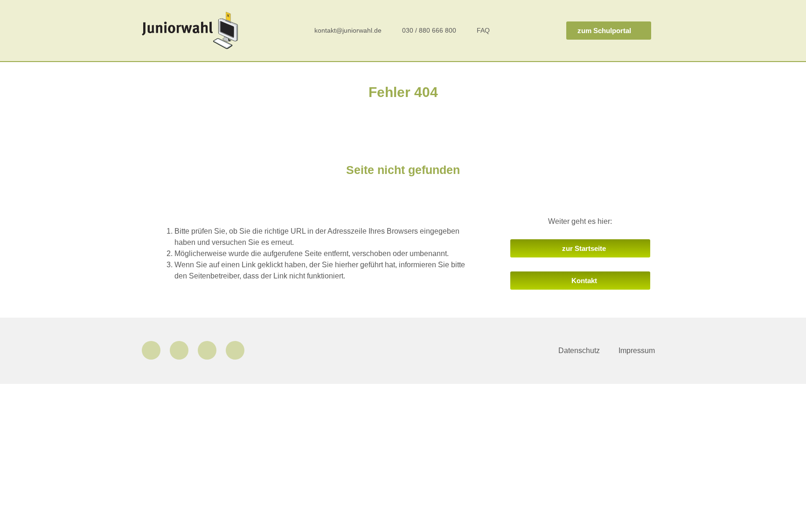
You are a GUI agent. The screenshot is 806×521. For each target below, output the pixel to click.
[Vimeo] (235, 350)
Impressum (636, 350)
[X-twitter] (207, 350)
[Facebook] (151, 350)
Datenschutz (579, 350)
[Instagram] (179, 350)
